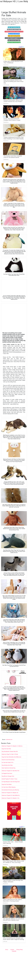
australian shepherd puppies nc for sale (14, 38)
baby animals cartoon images (14, 29)
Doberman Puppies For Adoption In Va (10, 798)
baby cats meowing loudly (14, 27)
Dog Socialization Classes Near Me (10, 751)
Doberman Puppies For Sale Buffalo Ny (11, 795)
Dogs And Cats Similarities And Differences (11, 757)
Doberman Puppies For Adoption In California (12, 746)
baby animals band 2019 (14, 33)
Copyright (14, 951)
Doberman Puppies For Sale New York (10, 770)
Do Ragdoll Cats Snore (7, 773)
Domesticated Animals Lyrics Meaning (10, 790)
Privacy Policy (19, 949)
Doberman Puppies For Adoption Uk (10, 792)
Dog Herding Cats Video (7, 765)
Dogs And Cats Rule (6, 748)
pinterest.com (9, 739)
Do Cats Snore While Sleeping (8, 787)
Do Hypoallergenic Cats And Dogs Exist (11, 781)
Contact (12, 949)
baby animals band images (14, 40)
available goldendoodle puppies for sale (14, 31)
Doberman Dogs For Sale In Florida (10, 754)
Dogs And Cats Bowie (7, 784)
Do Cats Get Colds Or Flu (7, 762)
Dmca (6, 949)
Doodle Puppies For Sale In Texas (9, 779)
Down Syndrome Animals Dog (8, 768)
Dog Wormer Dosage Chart (8, 776)
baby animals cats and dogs (14, 42)
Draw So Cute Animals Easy (8, 759)
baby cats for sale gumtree (14, 36)
